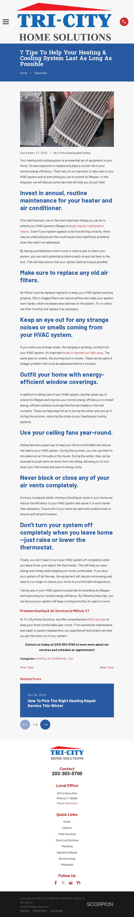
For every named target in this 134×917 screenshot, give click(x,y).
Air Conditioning (56, 658)
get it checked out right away (84, 353)
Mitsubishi (67, 864)
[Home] (64, 22)
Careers (67, 827)
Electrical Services (67, 840)
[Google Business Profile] (71, 883)
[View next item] (45, 725)
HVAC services (96, 619)
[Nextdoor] (78, 883)
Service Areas (67, 858)
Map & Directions (67, 803)
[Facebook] (56, 883)
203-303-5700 (67, 774)
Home (67, 821)
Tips (70, 658)
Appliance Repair (67, 852)
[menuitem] (24, 910)
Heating (41, 658)
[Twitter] (63, 883)
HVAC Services (67, 834)
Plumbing (67, 846)
